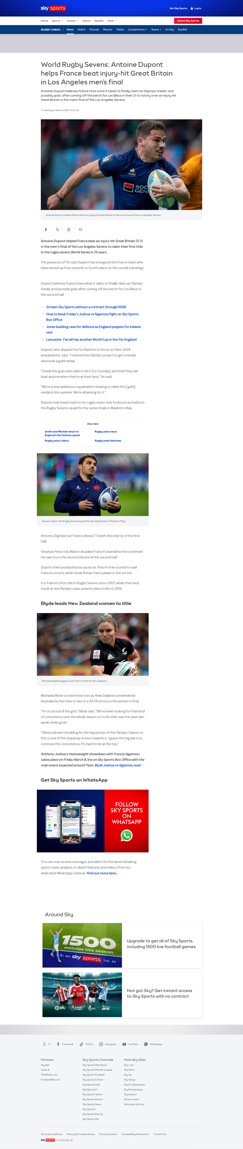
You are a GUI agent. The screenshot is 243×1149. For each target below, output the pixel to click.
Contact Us (159, 1134)
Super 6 (45, 1070)
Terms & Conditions (51, 1134)
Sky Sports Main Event (94, 1065)
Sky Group (129, 1080)
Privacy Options (108, 1134)
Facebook (67, 1044)
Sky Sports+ (89, 1109)
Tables (120, 29)
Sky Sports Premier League (97, 1070)
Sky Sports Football (93, 1075)
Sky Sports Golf (91, 1084)
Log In (197, 8)
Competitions (136, 29)
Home (44, 20)
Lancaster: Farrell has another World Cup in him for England (91, 339)
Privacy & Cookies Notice (81, 1134)
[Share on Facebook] (46, 229)
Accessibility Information (135, 1134)
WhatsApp (156, 1044)
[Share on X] (57, 229)
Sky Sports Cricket (92, 1080)
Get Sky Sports (178, 8)
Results (107, 29)
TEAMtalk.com (49, 1075)
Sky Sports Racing (92, 1114)
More (111, 20)
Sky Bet (99, 20)
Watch (87, 20)
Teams (155, 29)
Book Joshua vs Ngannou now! (118, 765)
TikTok (89, 1044)
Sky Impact (130, 1094)
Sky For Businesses (134, 1084)
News (70, 29)
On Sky (169, 29)
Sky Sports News (91, 1104)
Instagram (110, 1044)
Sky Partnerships (133, 1089)
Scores (71, 20)
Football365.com (50, 1080)
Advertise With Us (134, 1104)
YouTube (133, 1044)
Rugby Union (50, 29)
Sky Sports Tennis (92, 1094)
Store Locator (131, 1099)
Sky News (129, 1070)
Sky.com (129, 1065)
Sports (56, 20)
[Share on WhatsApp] (69, 229)
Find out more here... (102, 873)
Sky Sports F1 (89, 1089)
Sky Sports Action (92, 1099)
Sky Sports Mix (90, 1119)
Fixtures (94, 29)
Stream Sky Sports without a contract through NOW (86, 307)
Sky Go (128, 1075)
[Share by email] (80, 229)
